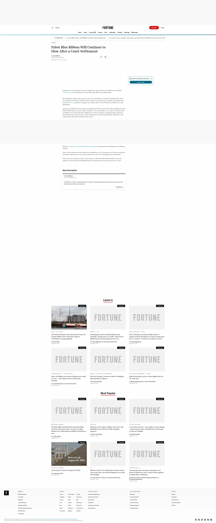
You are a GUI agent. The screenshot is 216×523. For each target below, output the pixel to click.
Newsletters (70, 508)
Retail (69, 499)
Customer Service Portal (93, 497)
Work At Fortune (175, 499)
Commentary (79, 497)
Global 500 (20, 499)
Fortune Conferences (134, 502)
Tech (105, 32)
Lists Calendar (21, 513)
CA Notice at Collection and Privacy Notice (55, 519)
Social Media (68, 373)
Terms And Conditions (176, 502)
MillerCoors (69, 102)
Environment (62, 510)
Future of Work (134, 424)
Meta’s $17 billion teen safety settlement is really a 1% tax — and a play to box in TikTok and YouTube (68, 378)
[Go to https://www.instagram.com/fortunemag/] (205, 520)
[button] (80, 32)
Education (78, 510)
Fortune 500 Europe (22, 502)
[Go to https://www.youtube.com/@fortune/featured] (211, 520)
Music (149, 373)
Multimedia (134, 32)
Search (57, 27)
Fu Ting (102, 477)
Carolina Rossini (58, 383)
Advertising (132, 494)
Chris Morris (56, 56)
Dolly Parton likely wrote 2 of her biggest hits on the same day (146, 377)
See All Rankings (21, 510)
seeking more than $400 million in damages (83, 146)
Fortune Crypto (71, 494)
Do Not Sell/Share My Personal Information (70, 519)
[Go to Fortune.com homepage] (108, 27)
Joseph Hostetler (58, 473)
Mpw (77, 499)
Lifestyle (119, 32)
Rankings (126, 32)
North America (134, 331)
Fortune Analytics (133, 499)
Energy (92, 331)
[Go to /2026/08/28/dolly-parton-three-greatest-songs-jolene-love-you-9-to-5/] (147, 359)
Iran (143, 331)
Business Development (134, 505)
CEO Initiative (79, 502)
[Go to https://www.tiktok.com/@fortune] (208, 520)
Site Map (173, 505)
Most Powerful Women (22, 505)
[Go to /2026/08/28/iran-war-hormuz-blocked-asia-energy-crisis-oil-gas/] (69, 317)
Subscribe (154, 27)
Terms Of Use (90, 502)
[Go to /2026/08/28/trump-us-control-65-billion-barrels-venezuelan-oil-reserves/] (108, 317)
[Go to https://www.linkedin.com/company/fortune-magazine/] (202, 520)
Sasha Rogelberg (136, 341)
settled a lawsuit (68, 92)
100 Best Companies (22, 494)
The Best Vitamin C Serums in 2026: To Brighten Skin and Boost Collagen (107, 377)
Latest (85, 32)
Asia (52, 331)
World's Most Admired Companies (25, 508)
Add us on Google (140, 82)
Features (78, 494)
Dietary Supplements (104, 373)
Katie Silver (56, 341)
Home (80, 32)
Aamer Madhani (96, 341)
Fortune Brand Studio (134, 497)
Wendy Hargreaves (136, 381)
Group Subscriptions (134, 508)
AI (90, 467)
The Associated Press (110, 341)
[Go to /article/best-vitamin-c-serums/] (108, 359)
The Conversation (70, 383)
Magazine (70, 510)
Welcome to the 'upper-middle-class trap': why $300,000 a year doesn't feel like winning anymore (70, 38)
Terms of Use (39, 519)
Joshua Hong (57, 436)
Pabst (54, 42)
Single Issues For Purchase (93, 505)
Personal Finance (57, 424)
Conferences (79, 505)
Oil (98, 331)
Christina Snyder (97, 381)
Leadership (112, 32)
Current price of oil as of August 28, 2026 (65, 470)
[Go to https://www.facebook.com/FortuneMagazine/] (196, 520)
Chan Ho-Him (96, 477)
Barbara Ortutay (136, 477)
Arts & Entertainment (137, 373)
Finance (100, 32)
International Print (92, 508)
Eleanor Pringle (135, 434)
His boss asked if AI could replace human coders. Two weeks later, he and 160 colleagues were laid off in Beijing (107, 472)
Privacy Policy (91, 499)
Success (93, 424)
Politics (69, 505)
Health (92, 373)
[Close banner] (151, 78)
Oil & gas (59, 331)
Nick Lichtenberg (97, 434)
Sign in (163, 27)
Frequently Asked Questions (94, 494)
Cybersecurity (56, 373)
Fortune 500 (92, 32)
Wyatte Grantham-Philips (148, 477)
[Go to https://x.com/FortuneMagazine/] (199, 520)
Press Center (174, 497)
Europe (61, 508)
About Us (173, 494)
